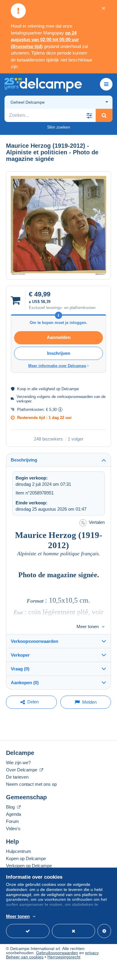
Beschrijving (24, 459)
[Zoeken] (104, 115)
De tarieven (17, 776)
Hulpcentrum (18, 851)
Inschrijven (58, 353)
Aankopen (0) (25, 682)
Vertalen (97, 522)
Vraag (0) (20, 668)
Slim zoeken (58, 127)
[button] (89, 115)
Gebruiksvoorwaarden (57, 952)
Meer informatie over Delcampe (57, 366)
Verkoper (20, 655)
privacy (91, 952)
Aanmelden (58, 337)
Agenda (13, 814)
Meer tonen (87, 626)
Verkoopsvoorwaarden (34, 641)
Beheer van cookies (25, 957)
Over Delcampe (22, 769)
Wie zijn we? (18, 762)
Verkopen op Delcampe (29, 865)
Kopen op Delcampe (26, 858)
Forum (12, 821)
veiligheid (47, 389)
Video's (13, 828)
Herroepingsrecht (63, 957)
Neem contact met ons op (31, 784)
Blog (11, 806)
